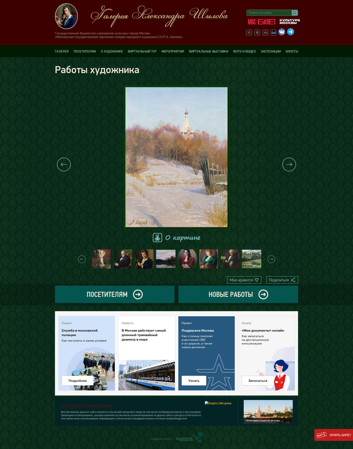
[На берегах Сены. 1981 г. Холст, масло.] (165, 259)
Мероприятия (173, 51)
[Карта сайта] (265, 34)
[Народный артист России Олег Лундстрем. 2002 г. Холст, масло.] (230, 259)
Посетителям (85, 51)
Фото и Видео (244, 51)
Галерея (62, 51)
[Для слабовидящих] (273, 34)
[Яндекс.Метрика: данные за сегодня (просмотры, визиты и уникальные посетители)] (218, 403)
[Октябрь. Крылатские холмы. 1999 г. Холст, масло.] (251, 259)
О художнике (112, 51)
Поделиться (279, 280)
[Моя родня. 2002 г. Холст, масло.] (101, 259)
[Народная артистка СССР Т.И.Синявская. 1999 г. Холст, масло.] (208, 259)
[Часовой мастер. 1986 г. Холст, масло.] (144, 259)
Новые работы (231, 294)
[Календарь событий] (257, 34)
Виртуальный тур (142, 51)
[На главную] (249, 34)
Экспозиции (271, 51)
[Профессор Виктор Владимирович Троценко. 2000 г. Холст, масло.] (123, 259)
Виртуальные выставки (208, 51)
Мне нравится (241, 280)
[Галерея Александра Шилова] (145, 16)
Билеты (292, 51)
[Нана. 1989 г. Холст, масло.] (187, 259)
